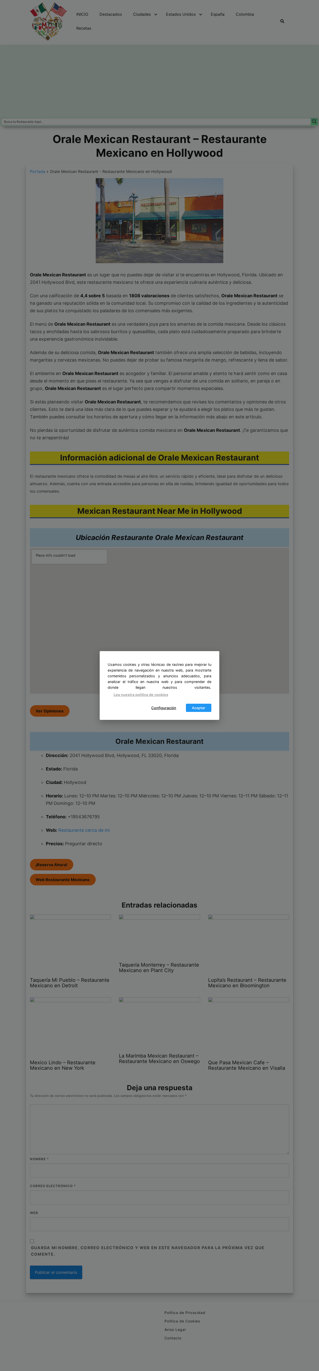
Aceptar (198, 708)
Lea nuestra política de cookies (141, 694)
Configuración (163, 708)
